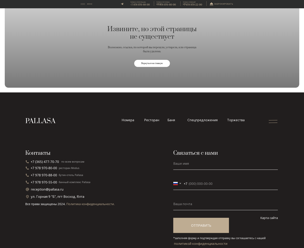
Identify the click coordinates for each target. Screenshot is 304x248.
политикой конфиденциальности (200, 243)
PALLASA (40, 121)
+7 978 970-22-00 (192, 4)
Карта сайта (269, 218)
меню (89, 4)
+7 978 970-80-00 (166, 4)
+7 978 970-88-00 (140, 4)
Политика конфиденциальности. (90, 204)
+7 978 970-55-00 (44, 182)
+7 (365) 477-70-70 (45, 161)
